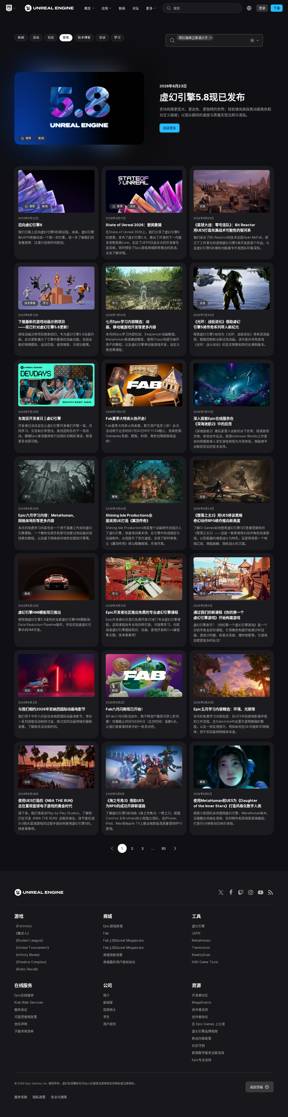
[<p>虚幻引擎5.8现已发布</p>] (144, 108)
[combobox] (212, 43)
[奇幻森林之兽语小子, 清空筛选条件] (210, 38)
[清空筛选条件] (252, 40)
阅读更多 (169, 128)
